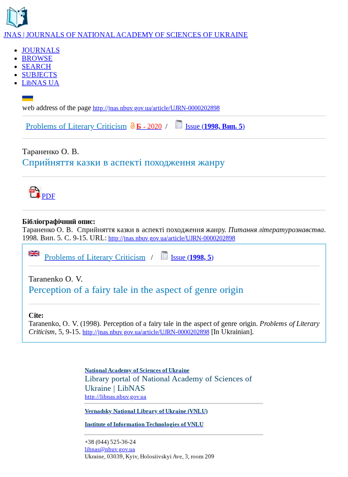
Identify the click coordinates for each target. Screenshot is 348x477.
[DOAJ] (132, 126)
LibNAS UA (40, 83)
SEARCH (36, 66)
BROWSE (37, 58)
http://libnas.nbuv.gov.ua (115, 396)
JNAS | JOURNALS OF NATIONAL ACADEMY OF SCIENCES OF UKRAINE (126, 35)
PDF (48, 196)
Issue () (215, 126)
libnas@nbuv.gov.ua (110, 449)
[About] (17, 28)
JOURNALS (41, 50)
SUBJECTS (39, 74)
